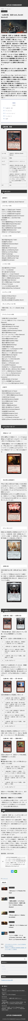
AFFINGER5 (23, 1019)
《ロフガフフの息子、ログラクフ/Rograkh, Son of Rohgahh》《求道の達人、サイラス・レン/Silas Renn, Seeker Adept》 (13, 1008)
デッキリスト (9, 110)
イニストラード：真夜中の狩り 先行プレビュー (12, 998)
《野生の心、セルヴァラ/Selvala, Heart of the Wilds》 (13, 990)
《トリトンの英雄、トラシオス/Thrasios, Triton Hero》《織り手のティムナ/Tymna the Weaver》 (18, 937)
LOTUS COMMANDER (14, 5)
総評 (7, 118)
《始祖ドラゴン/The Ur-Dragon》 (9, 994)
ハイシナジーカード (10, 113)
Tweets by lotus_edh (7, 980)
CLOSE (14, 105)
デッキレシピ (5, 878)
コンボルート (9, 116)
